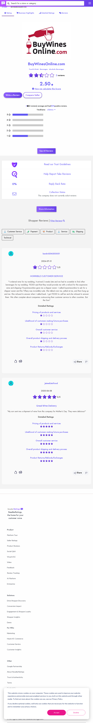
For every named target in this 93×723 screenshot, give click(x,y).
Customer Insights (14, 649)
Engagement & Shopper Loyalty (19, 612)
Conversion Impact (14, 606)
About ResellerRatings (15, 672)
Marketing (11, 633)
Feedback (10, 567)
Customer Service (14, 644)
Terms (9, 683)
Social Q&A (11, 551)
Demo (9, 622)
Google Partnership (14, 666)
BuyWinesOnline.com (46, 64)
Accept (56, 713)
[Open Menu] (90, 3)
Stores (4, 7)
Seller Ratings (12, 540)
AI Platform (11, 578)
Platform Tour (12, 535)
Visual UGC (11, 557)
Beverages (44, 69)
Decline (76, 713)
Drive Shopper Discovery (16, 601)
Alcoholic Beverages (56, 69)
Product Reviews (13, 546)
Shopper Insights (13, 617)
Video (9, 562)
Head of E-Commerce (15, 639)
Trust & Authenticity (15, 677)
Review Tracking (13, 573)
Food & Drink (34, 69)
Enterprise (11, 584)
